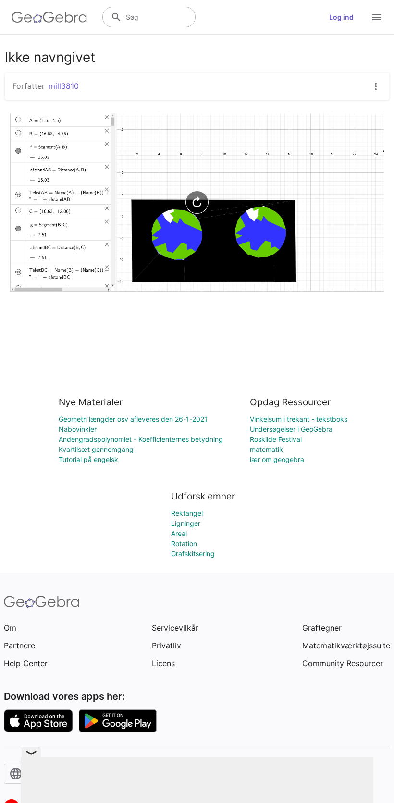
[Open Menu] (376, 17)
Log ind (341, 17)
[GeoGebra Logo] (49, 17)
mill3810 (64, 86)
